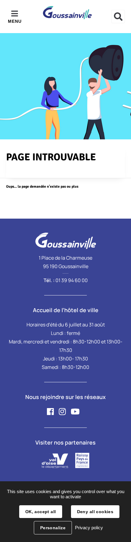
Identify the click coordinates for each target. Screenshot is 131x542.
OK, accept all (40, 511)
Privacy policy (89, 527)
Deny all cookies (95, 511)
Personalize (53, 527)
